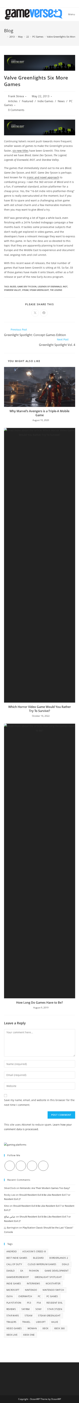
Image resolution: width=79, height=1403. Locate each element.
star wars (12, 1315)
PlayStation (13, 1302)
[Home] (5, 36)
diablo (10, 1270)
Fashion (34, 1270)
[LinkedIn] (43, 1166)
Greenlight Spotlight (48, 1277)
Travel (26, 1322)
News (61, 101)
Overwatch (25, 1296)
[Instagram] (32, 1166)
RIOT (65, 286)
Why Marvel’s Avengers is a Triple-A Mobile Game (39, 413)
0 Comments (16, 110)
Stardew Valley (12, 290)
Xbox (45, 1328)
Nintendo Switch (53, 1289)
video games (14, 1328)
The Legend (56, 290)
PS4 (39, 1302)
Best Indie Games (16, 1257)
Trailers (11, 1322)
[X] (10, 1166)
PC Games (52, 1296)
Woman (32, 1328)
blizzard (38, 1257)
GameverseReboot (17, 1277)
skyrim (25, 1309)
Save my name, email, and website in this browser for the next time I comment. (39, 1102)
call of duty (14, 1264)
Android (11, 1251)
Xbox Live (12, 1334)
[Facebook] (21, 1166)
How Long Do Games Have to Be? (39, 1003)
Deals (65, 1264)
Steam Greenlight (39, 290)
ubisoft (41, 1322)
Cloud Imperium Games (42, 1264)
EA (21, 1270)
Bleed (13, 286)
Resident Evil (54, 1302)
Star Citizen (54, 1309)
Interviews (33, 1283)
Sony (38, 1309)
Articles (12, 101)
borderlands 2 (58, 1257)
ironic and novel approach (43, 177)
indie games (13, 1283)
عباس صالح (9, 1216)
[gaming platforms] (15, 1144)
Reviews (11, 1309)
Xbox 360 (59, 1328)
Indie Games (45, 101)
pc (39, 1296)
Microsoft (12, 1289)
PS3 (29, 1302)
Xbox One (29, 1334)
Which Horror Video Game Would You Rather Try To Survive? (39, 709)
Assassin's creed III (34, 1251)
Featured (27, 101)
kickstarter (53, 1283)
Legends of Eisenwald (50, 286)
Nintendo (31, 1289)
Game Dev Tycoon (27, 286)
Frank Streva (16, 96)
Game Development (57, 1270)
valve (54, 1322)
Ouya (9, 1296)
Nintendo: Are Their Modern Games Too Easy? (45, 1188)
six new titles (20, 150)
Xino (6, 1205)
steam (25, 290)
